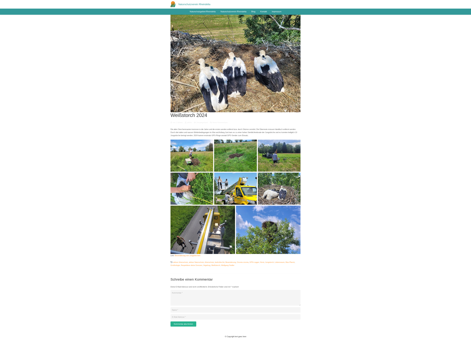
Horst (262, 262)
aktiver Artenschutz (180, 262)
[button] (217, 12)
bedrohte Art (219, 262)
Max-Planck (290, 262)
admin (189, 122)
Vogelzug (206, 265)
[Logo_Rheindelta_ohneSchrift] (173, 4)
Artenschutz (209, 262)
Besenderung (230, 262)
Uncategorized (202, 122)
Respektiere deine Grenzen (191, 265)
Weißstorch (215, 265)
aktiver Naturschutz (196, 262)
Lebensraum (280, 262)
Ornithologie (175, 265)
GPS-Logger (254, 262)
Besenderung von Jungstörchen (187, 255)
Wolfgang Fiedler (227, 265)
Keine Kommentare (220, 122)
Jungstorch (269, 262)
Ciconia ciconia (243, 262)
